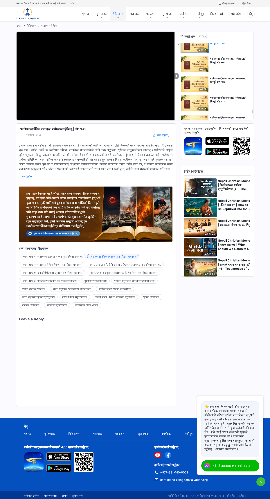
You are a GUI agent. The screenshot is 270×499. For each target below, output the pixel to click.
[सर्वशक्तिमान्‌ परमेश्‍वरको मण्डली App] (193, 146)
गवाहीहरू (183, 14)
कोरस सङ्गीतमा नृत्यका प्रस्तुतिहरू (38, 297)
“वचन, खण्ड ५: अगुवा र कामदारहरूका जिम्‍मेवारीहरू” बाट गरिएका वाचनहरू (123, 272)
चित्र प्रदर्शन (217, 14)
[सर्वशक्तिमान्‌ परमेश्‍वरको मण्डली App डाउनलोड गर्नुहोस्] (34, 462)
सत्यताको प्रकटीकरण (57, 305)
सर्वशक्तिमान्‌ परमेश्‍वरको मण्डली (209, 495)
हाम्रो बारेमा (235, 14)
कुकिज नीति (77, 495)
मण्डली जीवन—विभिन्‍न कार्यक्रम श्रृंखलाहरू (115, 297)
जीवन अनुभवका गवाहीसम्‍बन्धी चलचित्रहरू (72, 288)
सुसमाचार (167, 14)
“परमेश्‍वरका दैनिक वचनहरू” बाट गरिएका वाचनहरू (113, 256)
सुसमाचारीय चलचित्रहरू (95, 280)
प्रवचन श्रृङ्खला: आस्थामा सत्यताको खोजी (134, 280)
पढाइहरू (150, 14)
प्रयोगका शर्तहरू (31, 495)
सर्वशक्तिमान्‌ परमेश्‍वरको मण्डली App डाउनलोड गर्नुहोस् (56, 447)
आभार (64, 495)
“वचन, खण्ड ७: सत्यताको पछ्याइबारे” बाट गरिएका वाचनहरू (49, 280)
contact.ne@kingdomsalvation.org (184, 480)
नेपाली (249, 3)
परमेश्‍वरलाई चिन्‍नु (49, 25)
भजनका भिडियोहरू (30, 305)
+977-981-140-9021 (174, 472)
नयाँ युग (200, 14)
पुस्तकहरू (102, 14)
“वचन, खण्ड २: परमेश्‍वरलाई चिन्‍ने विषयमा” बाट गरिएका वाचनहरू (51, 264)
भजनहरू (134, 14)
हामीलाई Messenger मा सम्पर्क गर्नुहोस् (231, 465)
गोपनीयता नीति (50, 495)
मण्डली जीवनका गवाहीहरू (33, 288)
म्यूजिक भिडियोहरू (151, 297)
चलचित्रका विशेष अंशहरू (86, 305)
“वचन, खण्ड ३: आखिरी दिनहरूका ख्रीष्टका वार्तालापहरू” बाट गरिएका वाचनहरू (125, 264)
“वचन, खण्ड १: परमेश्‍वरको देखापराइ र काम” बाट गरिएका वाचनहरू (52, 256)
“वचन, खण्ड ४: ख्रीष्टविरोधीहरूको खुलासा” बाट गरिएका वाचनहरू (52, 272)
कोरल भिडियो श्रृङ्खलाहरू (74, 297)
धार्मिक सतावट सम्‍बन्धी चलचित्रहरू (115, 288)
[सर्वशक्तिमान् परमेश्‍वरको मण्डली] (28, 14)
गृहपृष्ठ (85, 14)
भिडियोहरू (118, 14)
